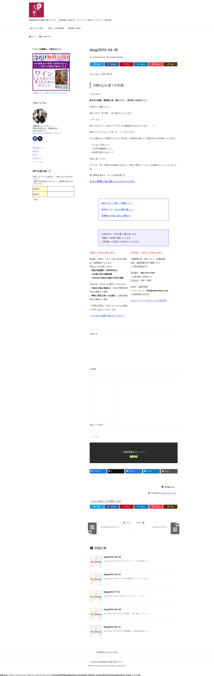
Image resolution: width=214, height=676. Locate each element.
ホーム (33, 36)
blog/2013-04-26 (112, 557)
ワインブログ (38, 162)
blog (97, 74)
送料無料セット (39, 148)
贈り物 (35, 151)
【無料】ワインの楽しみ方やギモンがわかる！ (51, 93)
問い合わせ (99, 309)
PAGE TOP (207, 653)
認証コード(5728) (96, 425)
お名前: (93, 369)
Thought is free (120, 666)
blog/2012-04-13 (112, 627)
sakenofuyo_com (169, 493)
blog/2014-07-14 (112, 574)
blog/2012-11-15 (112, 592)
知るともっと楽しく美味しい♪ (117, 203)
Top (91, 74)
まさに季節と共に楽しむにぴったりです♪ (112, 181)
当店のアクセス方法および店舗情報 (148, 300)
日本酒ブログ (46, 36)
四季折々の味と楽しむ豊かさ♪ (117, 215)
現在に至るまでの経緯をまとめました (47, 133)
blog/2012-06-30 (112, 609)
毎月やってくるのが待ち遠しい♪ (118, 209)
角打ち (35, 155)
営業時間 (134, 280)
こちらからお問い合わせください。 (107, 315)
